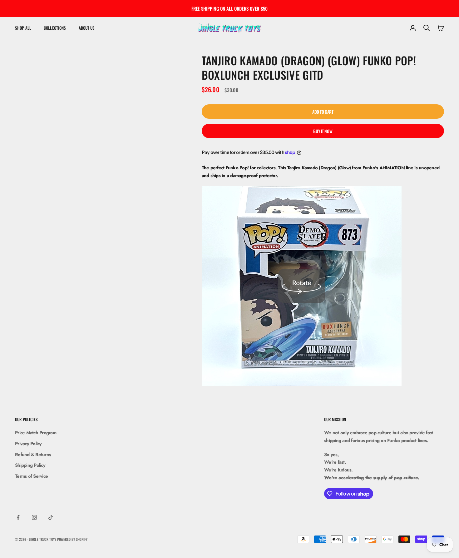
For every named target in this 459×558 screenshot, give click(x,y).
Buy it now (322, 131)
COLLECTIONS (55, 28)
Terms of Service (31, 476)
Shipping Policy (30, 465)
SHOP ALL (23, 28)
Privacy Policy (28, 443)
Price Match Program (35, 432)
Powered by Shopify (72, 539)
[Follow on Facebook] (18, 517)
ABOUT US (87, 28)
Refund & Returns (33, 454)
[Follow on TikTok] (50, 517)
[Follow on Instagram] (34, 517)
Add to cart (322, 111)
